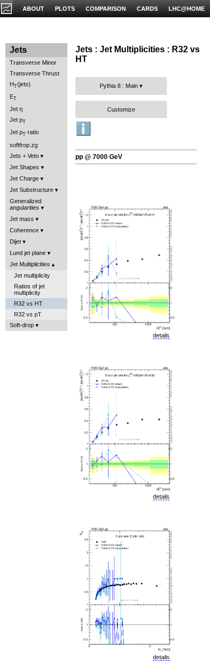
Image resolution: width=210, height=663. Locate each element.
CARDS (147, 8)
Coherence (24, 230)
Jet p (18, 120)
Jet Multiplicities (30, 264)
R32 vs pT (27, 314)
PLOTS (65, 8)
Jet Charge (24, 178)
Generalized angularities (25, 204)
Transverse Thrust (34, 73)
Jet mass (22, 219)
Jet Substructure (31, 190)
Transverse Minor (33, 62)
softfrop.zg (24, 145)
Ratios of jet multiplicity (29, 289)
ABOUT (33, 8)
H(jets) (20, 85)
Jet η (16, 109)
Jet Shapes (24, 167)
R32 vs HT (28, 303)
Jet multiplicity (32, 275)
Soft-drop (22, 325)
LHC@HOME (187, 8)
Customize (121, 109)
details (161, 335)
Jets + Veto (24, 156)
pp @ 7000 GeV (98, 157)
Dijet (15, 241)
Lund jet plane (28, 253)
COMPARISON (106, 8)
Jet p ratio (24, 133)
